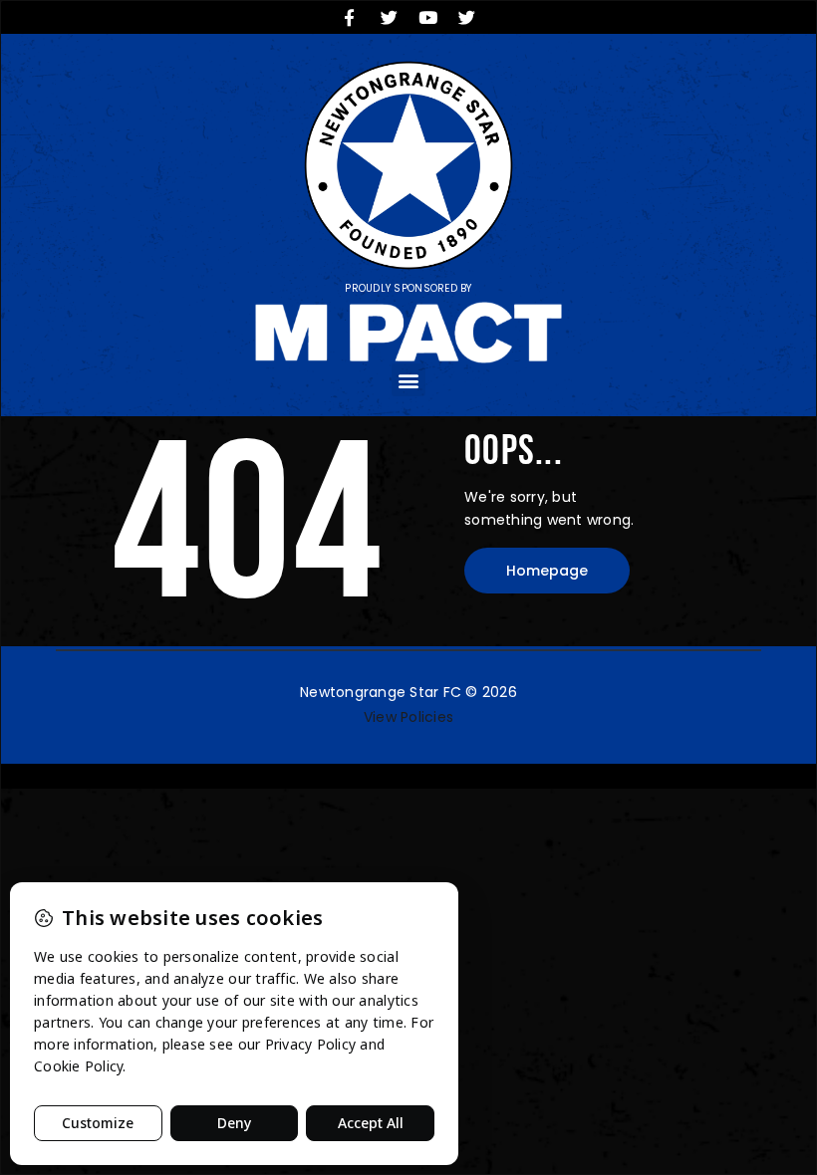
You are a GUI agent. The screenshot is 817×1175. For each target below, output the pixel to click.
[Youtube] (428, 17)
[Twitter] (389, 17)
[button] (408, 379)
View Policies (408, 717)
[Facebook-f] (350, 17)
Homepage (547, 571)
